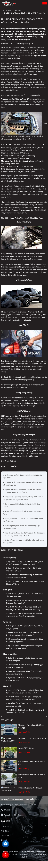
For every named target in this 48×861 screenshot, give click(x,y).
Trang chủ (5, 826)
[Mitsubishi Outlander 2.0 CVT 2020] (9, 741)
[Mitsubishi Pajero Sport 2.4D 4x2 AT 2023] (9, 729)
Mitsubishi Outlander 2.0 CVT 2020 (32, 738)
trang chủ (6, 10)
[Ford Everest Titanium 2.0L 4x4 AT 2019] (9, 779)
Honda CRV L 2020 (26, 748)
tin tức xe (16, 10)
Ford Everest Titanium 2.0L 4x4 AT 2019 (32, 776)
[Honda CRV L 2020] (9, 752)
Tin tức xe (5, 835)
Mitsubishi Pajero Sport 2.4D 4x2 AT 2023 (31, 726)
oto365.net (11, 461)
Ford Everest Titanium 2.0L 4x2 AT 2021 (32, 762)
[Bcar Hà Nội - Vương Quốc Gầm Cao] (14, 3)
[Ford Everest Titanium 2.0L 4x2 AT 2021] (9, 765)
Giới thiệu (5, 831)
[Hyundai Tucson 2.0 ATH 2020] (9, 789)
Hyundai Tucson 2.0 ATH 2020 (30, 788)
